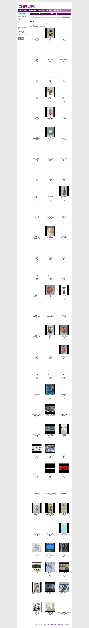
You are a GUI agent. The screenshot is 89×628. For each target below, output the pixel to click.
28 (62, 624)
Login (19, 34)
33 (68, 624)
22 (55, 624)
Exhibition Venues (21, 31)
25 (59, 624)
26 (60, 624)
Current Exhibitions (21, 28)
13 (45, 624)
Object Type (20, 22)
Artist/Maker (20, 18)
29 (64, 624)
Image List (41, 26)
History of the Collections (22, 27)
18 (51, 624)
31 (66, 624)
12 (44, 624)
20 (53, 624)
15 (47, 624)
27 (61, 624)
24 (58, 624)
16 (48, 624)
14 (46, 624)
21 (54, 624)
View (37, 41)
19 (52, 624)
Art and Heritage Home (22, 13)
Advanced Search (50, 14)
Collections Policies (21, 32)
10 (41, 624)
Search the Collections (22, 25)
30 (65, 624)
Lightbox (37, 26)
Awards (19, 19)
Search (66, 16)
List (44, 26)
